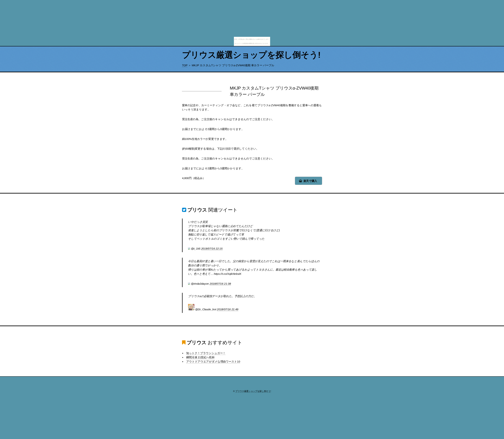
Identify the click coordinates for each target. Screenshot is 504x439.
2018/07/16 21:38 (220, 283)
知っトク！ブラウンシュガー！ (206, 353)
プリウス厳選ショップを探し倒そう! (251, 55)
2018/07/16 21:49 (227, 309)
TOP (185, 65)
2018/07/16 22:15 (212, 248)
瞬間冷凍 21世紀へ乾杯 (200, 357)
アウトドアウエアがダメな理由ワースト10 (213, 361)
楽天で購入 (310, 180)
